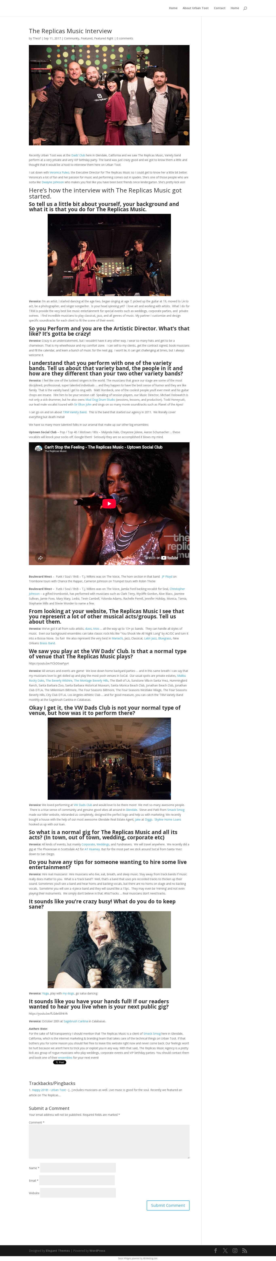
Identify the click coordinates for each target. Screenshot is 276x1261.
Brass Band (47, 643)
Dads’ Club (78, 155)
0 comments (125, 38)
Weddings (103, 844)
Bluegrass (164, 638)
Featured (87, 38)
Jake (138, 819)
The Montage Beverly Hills (91, 680)
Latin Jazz (150, 638)
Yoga (45, 993)
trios (96, 628)
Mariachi (117, 638)
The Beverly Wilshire (59, 680)
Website (34, 1193)
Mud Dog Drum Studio (100, 399)
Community (71, 38)
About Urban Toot (196, 8)
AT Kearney (92, 849)
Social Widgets (124, 1258)
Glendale (131, 810)
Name (34, 1168)
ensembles (65, 1057)
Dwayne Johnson (53, 182)
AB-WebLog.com (150, 1258)
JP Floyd (167, 576)
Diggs (148, 819)
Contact (219, 8)
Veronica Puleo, (60, 172)
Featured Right (103, 38)
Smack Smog (175, 810)
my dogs (68, 993)
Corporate (88, 844)
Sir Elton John (83, 404)
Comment (36, 1122)
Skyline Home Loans (168, 819)
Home (173, 8)
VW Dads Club (83, 805)
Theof (37, 38)
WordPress (97, 1251)
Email (33, 1180)
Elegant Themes (58, 1251)
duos (88, 628)
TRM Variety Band (74, 412)
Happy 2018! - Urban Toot (49, 1090)
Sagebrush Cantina (76, 1021)
